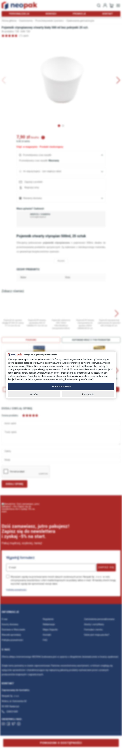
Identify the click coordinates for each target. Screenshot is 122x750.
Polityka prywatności (16, 589)
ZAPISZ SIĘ (106, 567)
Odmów (34, 394)
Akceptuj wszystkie (61, 386)
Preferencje (88, 394)
